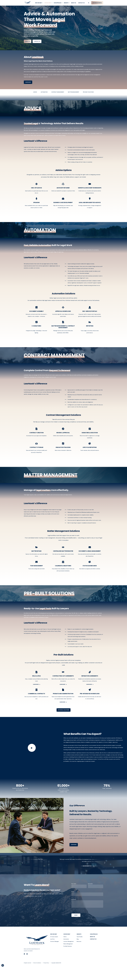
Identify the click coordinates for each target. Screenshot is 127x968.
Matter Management (73, 92)
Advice (35, 92)
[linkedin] (25, 954)
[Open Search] (88, 2)
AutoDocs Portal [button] (97, 2)
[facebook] (27, 954)
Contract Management (57, 92)
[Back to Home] (27, 3)
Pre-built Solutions (88, 92)
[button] (32, 748)
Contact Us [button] (37, 41)
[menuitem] (38, 3)
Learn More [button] (28, 82)
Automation (44, 92)
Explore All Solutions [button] (63, 710)
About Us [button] (27, 41)
